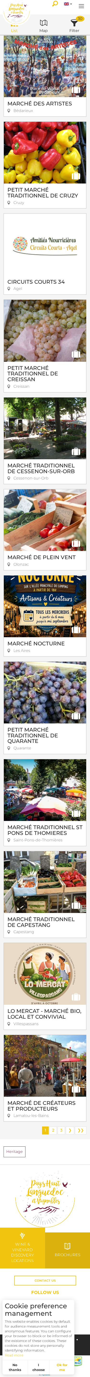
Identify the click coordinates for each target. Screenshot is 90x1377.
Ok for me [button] (62, 1367)
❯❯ (81, 1130)
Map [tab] (43, 30)
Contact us (45, 1280)
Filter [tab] (74, 30)
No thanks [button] (15, 1367)
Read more (14, 1355)
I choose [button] (38, 1367)
